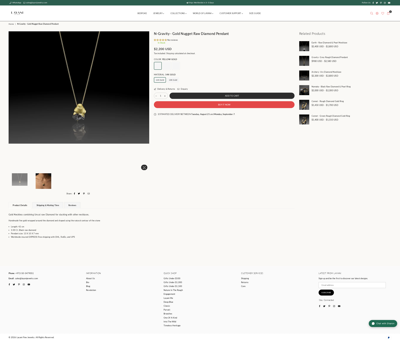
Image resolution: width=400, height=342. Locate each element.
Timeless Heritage (172, 325)
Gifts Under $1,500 (173, 286)
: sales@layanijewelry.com (26, 278)
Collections (177, 13)
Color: (165, 59)
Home (11, 24)
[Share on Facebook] (74, 194)
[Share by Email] (89, 194)
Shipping (170, 53)
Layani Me (168, 298)
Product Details (20, 205)
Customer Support (231, 13)
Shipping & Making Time (48, 205)
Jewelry (158, 13)
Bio (87, 282)
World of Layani (202, 13)
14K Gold (160, 80)
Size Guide (255, 13)
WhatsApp (16, 2)
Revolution (91, 290)
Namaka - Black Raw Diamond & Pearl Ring (331, 86)
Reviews (72, 205)
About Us (90, 278)
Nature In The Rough (173, 290)
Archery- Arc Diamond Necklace (326, 72)
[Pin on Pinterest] (84, 194)
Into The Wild (170, 321)
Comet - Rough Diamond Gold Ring (328, 101)
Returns (244, 282)
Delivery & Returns (166, 89)
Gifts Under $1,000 (173, 282)
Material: (165, 74)
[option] (79, 87)
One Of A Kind (170, 317)
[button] (160, 40)
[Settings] (377, 13)
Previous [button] (11, 101)
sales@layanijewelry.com (36, 2)
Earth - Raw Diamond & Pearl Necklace (329, 42)
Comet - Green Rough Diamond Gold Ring (331, 116)
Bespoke (142, 13)
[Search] (371, 13)
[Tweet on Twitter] (79, 194)
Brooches (168, 313)
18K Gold (173, 80)
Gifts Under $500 (172, 278)
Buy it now (224, 104)
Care (243, 286)
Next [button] (146, 101)
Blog (88, 286)
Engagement (169, 294)
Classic (167, 306)
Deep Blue (168, 302)
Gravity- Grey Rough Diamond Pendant (330, 57)
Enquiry (184, 89)
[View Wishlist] (383, 13)
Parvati (167, 309)
